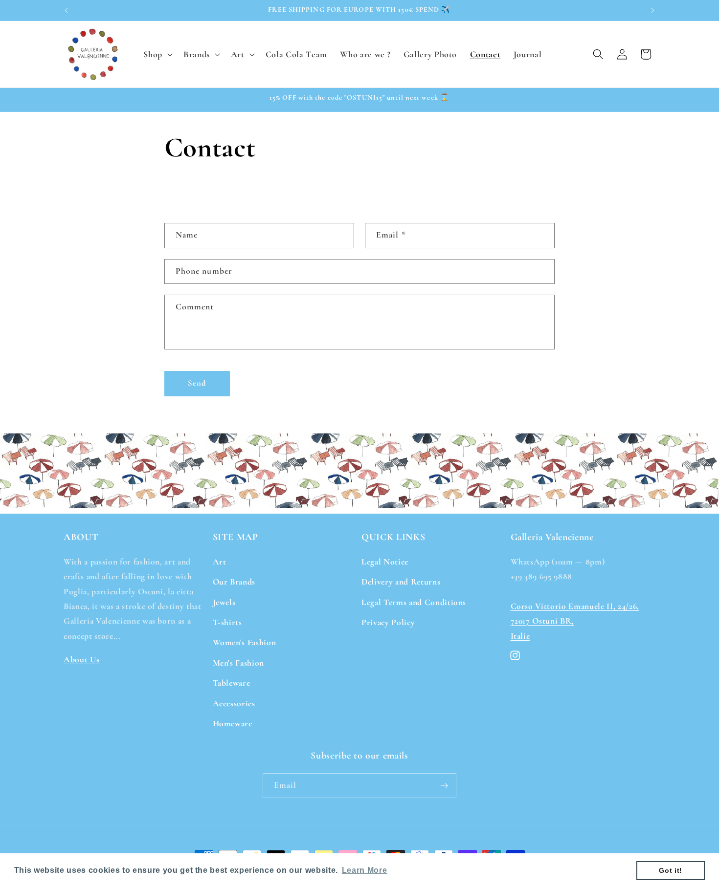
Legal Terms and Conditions (413, 602)
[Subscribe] (444, 786)
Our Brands (234, 582)
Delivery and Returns (400, 582)
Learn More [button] (364, 870)
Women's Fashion (244, 642)
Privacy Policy (388, 622)
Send (197, 383)
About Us (81, 659)
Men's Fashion (239, 662)
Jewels (224, 602)
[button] (157, 54)
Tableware (231, 683)
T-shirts (227, 622)
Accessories (234, 703)
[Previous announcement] (66, 10)
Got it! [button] (670, 870)
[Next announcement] (653, 10)
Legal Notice (384, 561)
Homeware (232, 723)
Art (219, 561)
